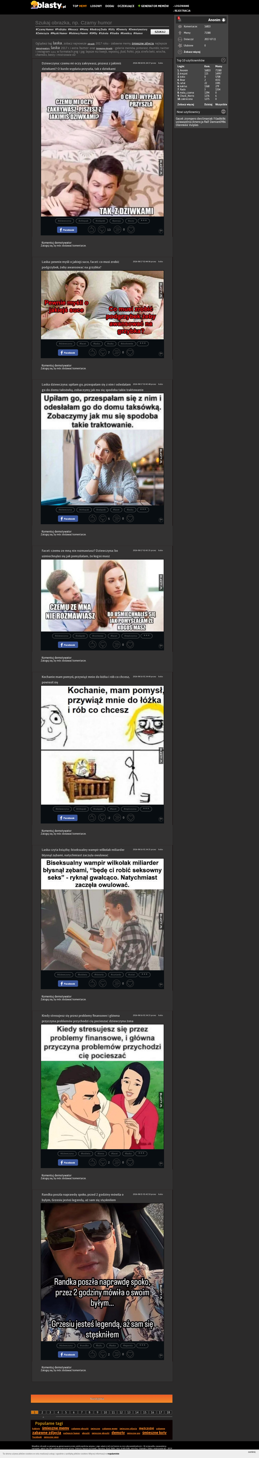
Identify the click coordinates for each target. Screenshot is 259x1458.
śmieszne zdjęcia (143, 43)
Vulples (193, 125)
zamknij (251, 1452)
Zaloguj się (47, 245)
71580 (207, 32)
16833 (207, 26)
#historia (99, 974)
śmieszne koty (154, 1432)
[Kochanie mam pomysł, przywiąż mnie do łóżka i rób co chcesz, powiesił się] (102, 745)
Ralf (206, 121)
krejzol (183, 73)
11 (113, 1412)
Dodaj (109, 6)
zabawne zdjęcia (46, 1432)
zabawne (160, 1428)
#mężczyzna (130, 636)
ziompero (190, 118)
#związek (100, 221)
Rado (183, 89)
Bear (182, 80)
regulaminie (113, 1454)
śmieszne (95, 1428)
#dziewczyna (64, 221)
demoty (118, 1432)
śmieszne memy (55, 1428)
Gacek (180, 118)
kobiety (36, 1428)
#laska (96, 343)
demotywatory (43, 48)
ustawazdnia (184, 121)
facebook (37, 1437)
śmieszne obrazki (104, 48)
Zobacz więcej (192, 51)
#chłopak (83, 221)
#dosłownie (127, 343)
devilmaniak (205, 118)
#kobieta (82, 974)
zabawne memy (110, 1428)
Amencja (197, 121)
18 (168, 1412)
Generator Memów (154, 6)
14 (136, 1412)
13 (129, 1412)
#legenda (128, 1345)
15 (144, 1412)
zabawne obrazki (80, 1428)
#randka (84, 1345)
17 (160, 1412)
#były (99, 1345)
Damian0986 (218, 121)
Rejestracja (182, 10)
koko (182, 76)
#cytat (131, 974)
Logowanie (182, 6)
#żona (101, 1153)
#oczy (131, 221)
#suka (110, 343)
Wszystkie (221, 104)
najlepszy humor (71, 1433)
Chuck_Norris (187, 95)
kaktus (183, 86)
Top (80, 6)
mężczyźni (146, 1428)
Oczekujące (126, 6)
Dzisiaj (208, 104)
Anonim (184, 70)
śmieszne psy (133, 1433)
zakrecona (187, 99)
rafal (182, 83)
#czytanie (116, 974)
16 (152, 1412)
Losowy (96, 6)
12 (121, 1412)
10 (105, 1412)
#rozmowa (97, 636)
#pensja (116, 221)
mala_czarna (187, 92)
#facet (83, 343)
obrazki (91, 44)
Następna (97, 1398)
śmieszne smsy (51, 1437)
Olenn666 (182, 125)
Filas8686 (220, 118)
